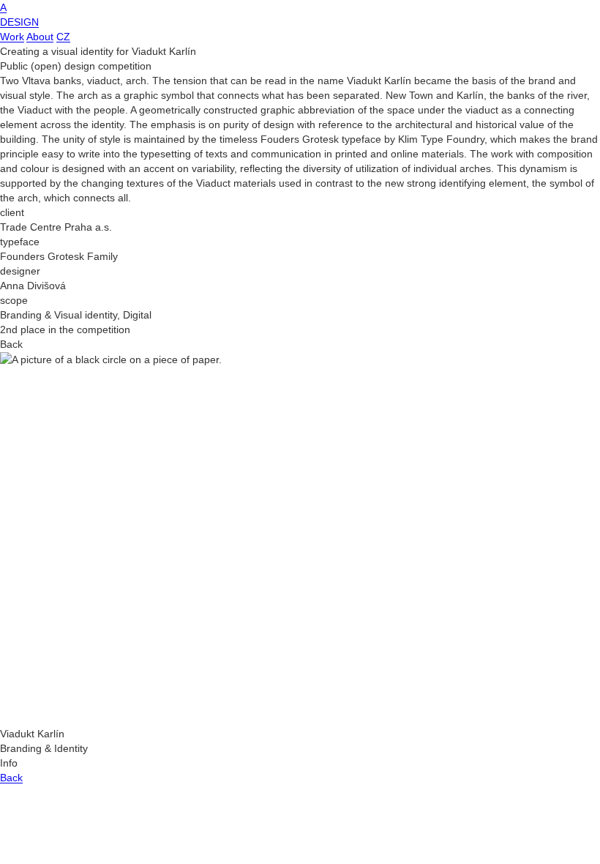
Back (11, 777)
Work (12, 36)
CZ (63, 36)
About (39, 36)
